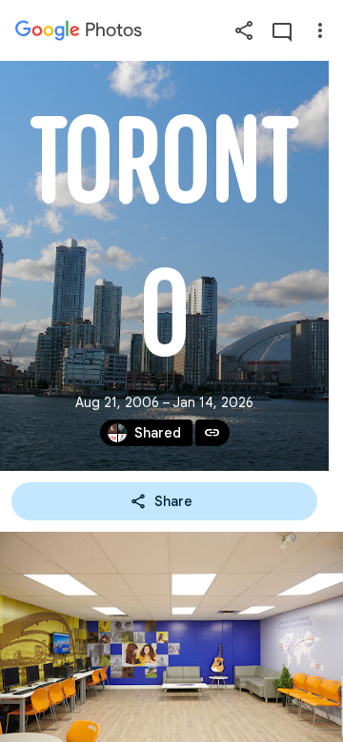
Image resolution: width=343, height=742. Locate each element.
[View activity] (282, 30)
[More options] (320, 30)
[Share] (244, 30)
